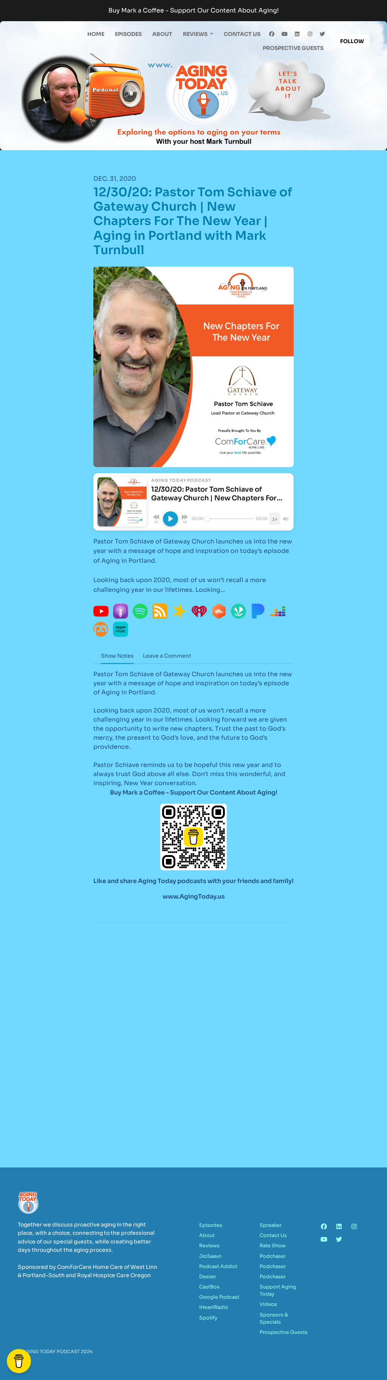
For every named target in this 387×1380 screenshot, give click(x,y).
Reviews (196, 34)
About (162, 34)
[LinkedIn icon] (339, 1226)
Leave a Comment (167, 655)
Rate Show (273, 1246)
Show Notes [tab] (117, 655)
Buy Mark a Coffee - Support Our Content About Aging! (193, 10)
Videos (268, 1304)
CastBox (209, 1287)
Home (95, 34)
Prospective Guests (293, 48)
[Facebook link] (272, 34)
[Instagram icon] (354, 1226)
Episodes (128, 34)
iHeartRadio (213, 1307)
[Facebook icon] (324, 1226)
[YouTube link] (284, 34)
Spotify (208, 1318)
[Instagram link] (309, 34)
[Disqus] (193, 1026)
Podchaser (273, 1256)
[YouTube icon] (324, 1239)
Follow (352, 41)
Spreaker (271, 1225)
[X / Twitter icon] (339, 1239)
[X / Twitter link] (322, 34)
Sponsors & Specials (274, 1318)
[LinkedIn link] (297, 34)
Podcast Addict (218, 1267)
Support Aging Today (278, 1290)
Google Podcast (219, 1297)
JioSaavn (210, 1256)
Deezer (207, 1277)
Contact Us (242, 34)
